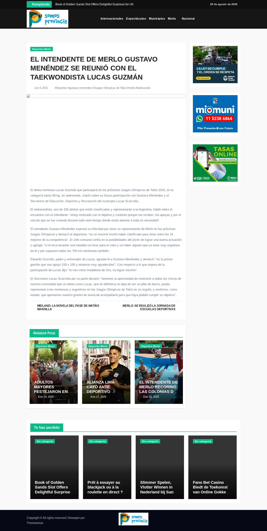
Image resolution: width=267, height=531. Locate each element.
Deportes (61, 87)
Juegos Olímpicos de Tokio (110, 87)
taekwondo (143, 87)
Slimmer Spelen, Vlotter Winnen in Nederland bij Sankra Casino (159, 489)
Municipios (157, 18)
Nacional (189, 18)
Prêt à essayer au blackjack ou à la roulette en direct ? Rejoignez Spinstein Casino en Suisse (106, 492)
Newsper (74, 517)
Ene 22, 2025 (98, 396)
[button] (239, 18)
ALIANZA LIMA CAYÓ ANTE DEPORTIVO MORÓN (100, 389)
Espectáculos (136, 18)
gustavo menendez (80, 87)
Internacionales (112, 18)
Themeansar (35, 522)
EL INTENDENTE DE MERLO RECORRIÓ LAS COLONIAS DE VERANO (158, 389)
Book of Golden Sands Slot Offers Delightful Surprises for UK (53, 489)
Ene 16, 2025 (151, 396)
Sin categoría (45, 441)
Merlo (172, 18)
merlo (131, 87)
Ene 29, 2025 (46, 396)
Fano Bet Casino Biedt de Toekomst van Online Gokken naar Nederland (210, 489)
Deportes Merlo (41, 49)
